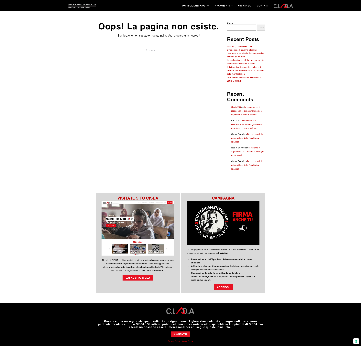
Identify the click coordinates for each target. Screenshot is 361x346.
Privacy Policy (174, 341)
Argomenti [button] (222, 5)
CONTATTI (180, 334)
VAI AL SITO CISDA (138, 278)
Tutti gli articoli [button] (194, 5)
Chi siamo (244, 5)
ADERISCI (223, 287)
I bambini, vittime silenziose (239, 46)
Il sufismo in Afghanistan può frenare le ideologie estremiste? (247, 151)
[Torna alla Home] (82, 5)
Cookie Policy (187, 341)
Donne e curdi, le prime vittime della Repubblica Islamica (247, 138)
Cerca (230, 22)
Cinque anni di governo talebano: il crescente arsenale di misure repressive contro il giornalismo (245, 53)
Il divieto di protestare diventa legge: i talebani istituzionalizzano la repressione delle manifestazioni (245, 70)
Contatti (263, 5)
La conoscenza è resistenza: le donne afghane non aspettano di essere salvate (246, 110)
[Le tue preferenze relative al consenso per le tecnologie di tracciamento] (356, 341)
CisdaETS (236, 106)
